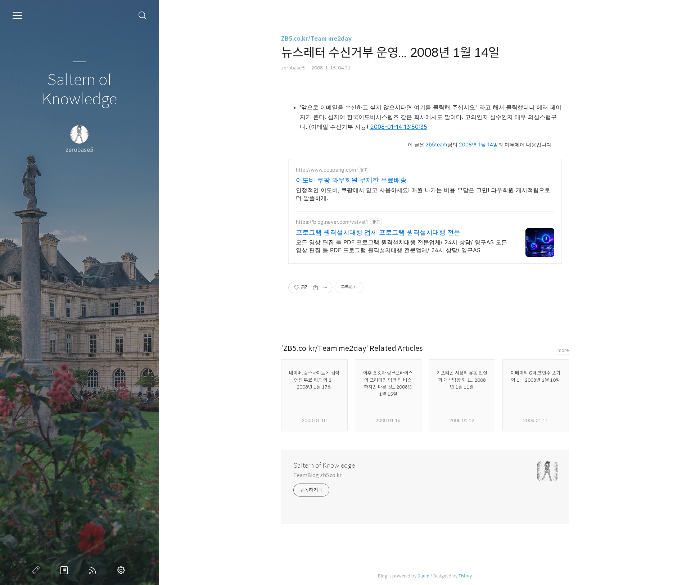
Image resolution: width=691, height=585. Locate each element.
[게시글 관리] (324, 287)
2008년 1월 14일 (478, 144)
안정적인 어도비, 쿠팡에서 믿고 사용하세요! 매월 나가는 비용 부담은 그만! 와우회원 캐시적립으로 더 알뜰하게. (423, 193)
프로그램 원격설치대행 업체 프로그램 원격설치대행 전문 (378, 232)
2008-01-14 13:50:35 (398, 126)
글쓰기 (37, 570)
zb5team (436, 144)
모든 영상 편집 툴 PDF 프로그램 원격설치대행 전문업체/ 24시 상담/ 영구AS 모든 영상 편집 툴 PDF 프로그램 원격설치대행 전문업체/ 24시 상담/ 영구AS (401, 246)
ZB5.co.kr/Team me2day (316, 38)
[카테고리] (17, 15)
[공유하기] (315, 287)
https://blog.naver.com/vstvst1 (332, 222)
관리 (122, 570)
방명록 (65, 570)
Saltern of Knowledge (79, 89)
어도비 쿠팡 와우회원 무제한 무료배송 (351, 180)
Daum (423, 576)
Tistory (465, 576)
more (563, 350)
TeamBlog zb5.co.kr (317, 475)
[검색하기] (143, 16)
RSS (94, 570)
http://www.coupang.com (326, 170)
